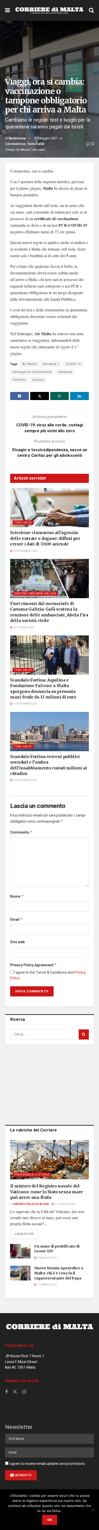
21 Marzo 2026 (47, 1285)
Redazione (17, 138)
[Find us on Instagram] (24, 1392)
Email (16, 919)
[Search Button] (91, 10)
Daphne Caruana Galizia (35, 593)
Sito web (17, 942)
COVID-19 (73, 364)
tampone (65, 372)
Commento (21, 832)
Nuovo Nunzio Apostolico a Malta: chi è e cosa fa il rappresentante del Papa (58, 1273)
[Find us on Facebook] (6, 1392)
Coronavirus (15, 143)
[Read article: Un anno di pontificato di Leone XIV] (20, 1251)
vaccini (38, 379)
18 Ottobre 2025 (23, 627)
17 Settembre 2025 (24, 704)
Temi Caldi (35, 143)
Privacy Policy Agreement (33, 965)
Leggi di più (27, 1234)
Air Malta (29, 364)
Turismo (19, 379)
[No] (92, 1509)
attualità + (51, 364)
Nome (17, 896)
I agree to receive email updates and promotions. (47, 1463)
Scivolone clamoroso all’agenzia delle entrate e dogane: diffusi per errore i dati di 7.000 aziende (45, 538)
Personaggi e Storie (32, 1175)
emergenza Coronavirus (32, 372)
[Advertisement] (49, 1084)
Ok (49, 1519)
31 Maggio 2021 (46, 138)
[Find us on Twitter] (15, 1392)
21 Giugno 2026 (64, 1204)
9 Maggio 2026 (47, 1258)
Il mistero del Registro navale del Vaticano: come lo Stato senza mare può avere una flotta (46, 1191)
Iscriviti (23, 1475)
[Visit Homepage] (49, 10)
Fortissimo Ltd (19, 1346)
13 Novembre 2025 (24, 551)
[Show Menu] (7, 10)
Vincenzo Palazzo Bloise (31, 1204)
